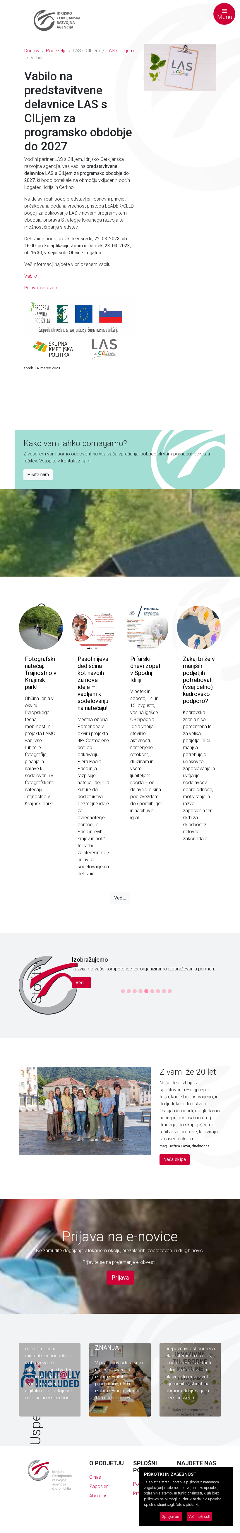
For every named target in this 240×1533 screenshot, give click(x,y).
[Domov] (57, 20)
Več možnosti (199, 1516)
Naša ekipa (174, 1171)
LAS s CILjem (120, 50)
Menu (224, 16)
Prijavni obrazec (40, 287)
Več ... (120, 898)
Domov (32, 50)
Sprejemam (171, 1516)
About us (98, 1508)
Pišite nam (38, 474)
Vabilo (30, 276)
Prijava (120, 1290)
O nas (95, 1489)
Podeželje (56, 50)
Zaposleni (99, 1499)
